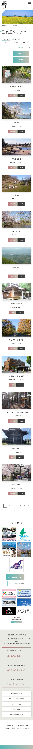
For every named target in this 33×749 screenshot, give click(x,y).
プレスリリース (9, 725)
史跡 (17, 42)
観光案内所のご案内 (16, 693)
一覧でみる (20, 47)
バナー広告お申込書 (14, 583)
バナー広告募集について (14, 577)
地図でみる (20, 60)
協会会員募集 (16, 709)
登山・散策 (26, 42)
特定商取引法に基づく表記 (22, 725)
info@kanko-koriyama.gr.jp (23, 643)
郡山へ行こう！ (6, 26)
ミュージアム (7, 42)
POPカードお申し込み (16, 704)
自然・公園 (17, 39)
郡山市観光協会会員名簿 (16, 714)
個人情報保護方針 (16, 728)
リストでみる (20, 54)
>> (18, 510)
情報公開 (7, 728)
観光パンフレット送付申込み (16, 699)
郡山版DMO (26, 728)
